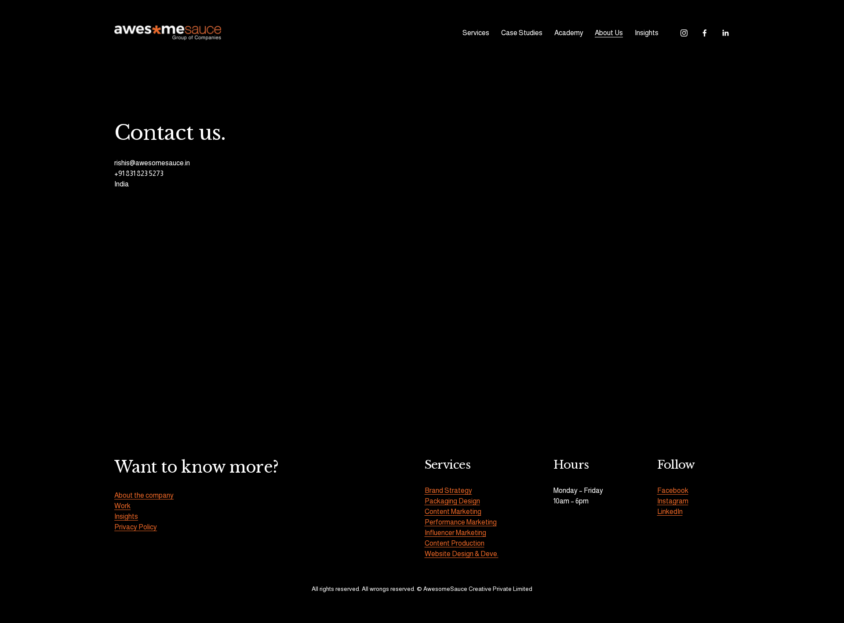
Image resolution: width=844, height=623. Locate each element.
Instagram (672, 501)
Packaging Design (452, 501)
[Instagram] (684, 33)
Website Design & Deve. (461, 553)
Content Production (454, 543)
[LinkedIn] (725, 33)
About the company (144, 495)
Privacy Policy (135, 527)
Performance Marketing (461, 522)
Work (122, 506)
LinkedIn (670, 511)
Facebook (672, 490)
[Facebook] (704, 33)
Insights (646, 32)
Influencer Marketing (455, 532)
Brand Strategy (448, 490)
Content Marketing (453, 511)
